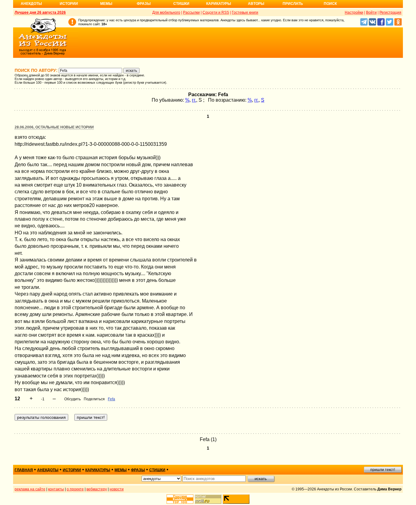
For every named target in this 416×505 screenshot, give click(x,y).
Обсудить (72, 399)
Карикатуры (218, 4)
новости (117, 489)
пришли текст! (382, 470)
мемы (121, 470)
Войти (371, 12)
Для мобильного (166, 12)
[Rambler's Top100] (180, 499)
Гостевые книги (245, 12)
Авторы (256, 4)
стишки (157, 470)
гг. (194, 100)
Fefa (111, 399)
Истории (69, 4)
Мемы (106, 4)
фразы (138, 470)
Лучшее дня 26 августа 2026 (40, 12)
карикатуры (97, 470)
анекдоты (47, 470)
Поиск (330, 4)
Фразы (144, 4)
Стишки (181, 4)
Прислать (293, 4)
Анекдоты (31, 4)
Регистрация (390, 12)
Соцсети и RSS (216, 12)
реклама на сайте (30, 489)
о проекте (75, 489)
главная (24, 470)
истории (72, 470)
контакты (56, 489)
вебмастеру (96, 489)
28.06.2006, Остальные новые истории (54, 127)
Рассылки (191, 12)
